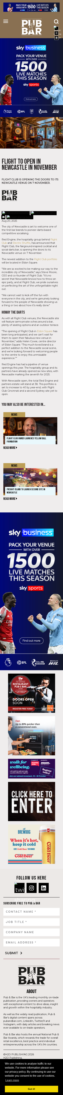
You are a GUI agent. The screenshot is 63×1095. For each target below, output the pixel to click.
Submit (11, 953)
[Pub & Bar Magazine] (31, 27)
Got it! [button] (31, 1089)
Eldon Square (45, 331)
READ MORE (9, 448)
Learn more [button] (12, 1080)
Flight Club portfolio (45, 259)
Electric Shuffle (21, 242)
